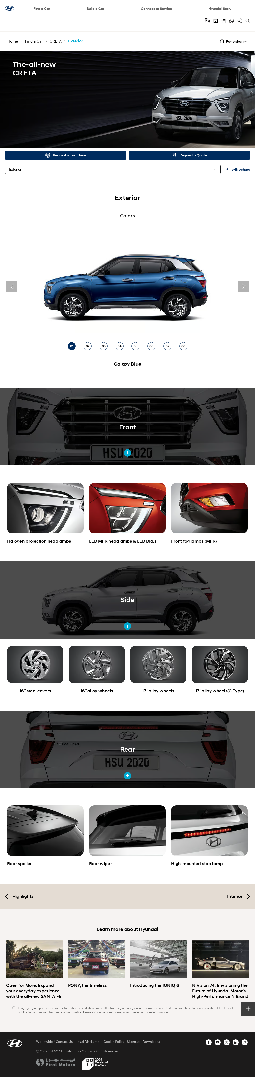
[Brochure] (223, 20)
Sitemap (133, 1041)
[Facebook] (209, 1042)
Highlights (23, 896)
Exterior (15, 169)
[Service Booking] (215, 20)
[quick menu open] (248, 1009)
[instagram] (245, 1042)
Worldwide (44, 1041)
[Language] (207, 20)
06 (151, 346)
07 (167, 346)
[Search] (247, 20)
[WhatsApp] (231, 20)
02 (88, 346)
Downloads (151, 1041)
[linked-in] (236, 1042)
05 (135, 346)
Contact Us (64, 1041)
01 (71, 346)
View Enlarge (127, 453)
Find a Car (41, 8)
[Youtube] (218, 1042)
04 (120, 346)
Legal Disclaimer (88, 1041)
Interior (235, 896)
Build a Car (95, 8)
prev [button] (11, 286)
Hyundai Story (220, 8)
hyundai (9, 8)
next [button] (243, 286)
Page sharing (237, 41)
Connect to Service (156, 8)
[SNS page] (239, 20)
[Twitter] (227, 1042)
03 (104, 346)
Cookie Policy (114, 1041)
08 (183, 346)
